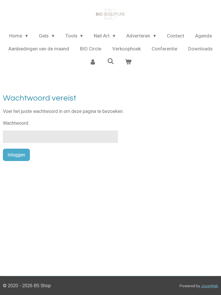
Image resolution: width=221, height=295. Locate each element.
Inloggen (16, 155)
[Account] (92, 62)
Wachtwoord (15, 123)
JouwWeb (209, 285)
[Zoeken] (110, 61)
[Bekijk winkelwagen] (128, 62)
